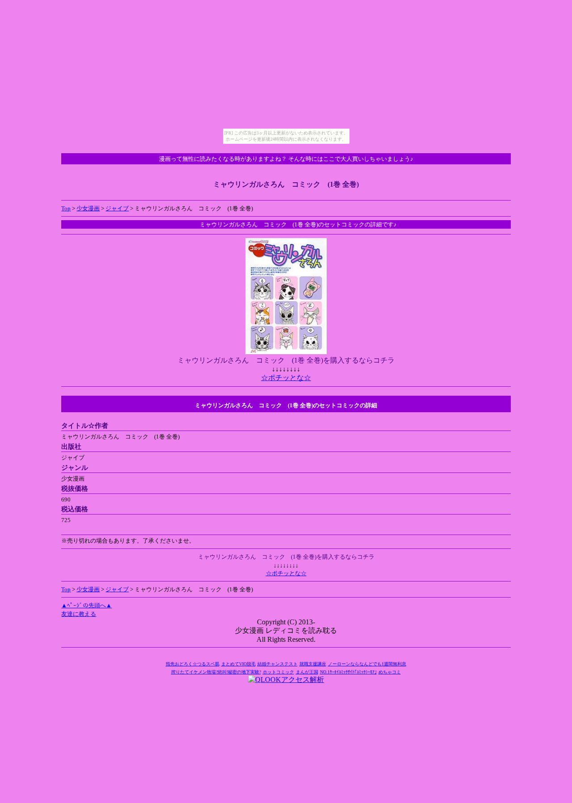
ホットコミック (278, 671)
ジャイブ (117, 208)
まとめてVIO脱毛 (238, 663)
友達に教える (78, 614)
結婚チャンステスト (277, 663)
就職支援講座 (312, 663)
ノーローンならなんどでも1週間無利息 (367, 663)
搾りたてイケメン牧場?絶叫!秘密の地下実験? (216, 671)
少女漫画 (88, 208)
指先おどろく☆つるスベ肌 (192, 663)
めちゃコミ (390, 671)
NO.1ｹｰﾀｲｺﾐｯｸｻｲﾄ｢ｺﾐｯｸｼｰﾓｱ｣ (348, 671)
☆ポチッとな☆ (286, 377)
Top (66, 208)
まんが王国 (307, 671)
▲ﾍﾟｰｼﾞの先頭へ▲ (86, 605)
